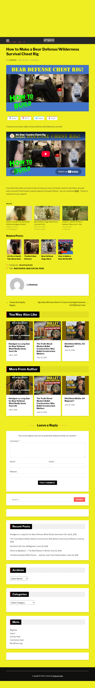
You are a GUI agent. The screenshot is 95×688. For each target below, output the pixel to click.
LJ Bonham (13, 60)
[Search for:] (41, 500)
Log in (12, 633)
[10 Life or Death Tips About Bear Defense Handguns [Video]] (19, 213)
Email (52, 462)
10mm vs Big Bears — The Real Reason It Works (30, 550)
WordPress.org (16, 643)
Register (13, 630)
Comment (15, 441)
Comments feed (17, 640)
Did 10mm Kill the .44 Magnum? (75, 345)
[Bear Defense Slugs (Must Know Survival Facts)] (47, 213)
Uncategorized (26, 265)
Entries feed (15, 636)
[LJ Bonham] (17, 285)
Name (13, 462)
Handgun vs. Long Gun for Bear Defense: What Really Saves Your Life (19, 347)
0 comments (34, 60)
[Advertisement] (47, 18)
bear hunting (32, 268)
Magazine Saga (58, 676)
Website (13, 471)
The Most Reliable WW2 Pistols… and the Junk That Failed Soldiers (38, 555)
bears (41, 268)
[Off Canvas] (7, 40)
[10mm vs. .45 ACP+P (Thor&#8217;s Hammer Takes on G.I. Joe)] (75, 213)
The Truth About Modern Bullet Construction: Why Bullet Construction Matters (46, 349)
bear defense (19, 268)
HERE (77, 191)
